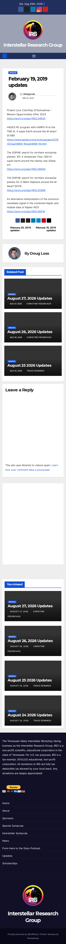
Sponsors (8, 818)
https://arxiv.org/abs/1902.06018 (26, 211)
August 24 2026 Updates (30, 715)
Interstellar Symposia (14, 833)
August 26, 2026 (19, 646)
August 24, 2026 (19, 720)
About (6, 810)
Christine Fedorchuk (39, 304)
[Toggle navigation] (34, 56)
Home (5, 803)
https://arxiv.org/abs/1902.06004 (26, 169)
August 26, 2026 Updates (29, 332)
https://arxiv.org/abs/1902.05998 (26, 190)
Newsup (52, 934)
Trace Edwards (36, 371)
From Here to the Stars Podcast (21, 848)
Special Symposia (12, 825)
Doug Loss (29, 94)
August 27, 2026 (19, 611)
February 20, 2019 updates (20, 229)
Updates (12, 73)
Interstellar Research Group (33, 45)
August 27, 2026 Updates (29, 298)
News (5, 840)
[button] (62, 55)
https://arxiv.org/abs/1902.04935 (26, 118)
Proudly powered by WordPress (23, 934)
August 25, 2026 (19, 686)
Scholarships (9, 863)
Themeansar (33, 938)
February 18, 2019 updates (46, 229)
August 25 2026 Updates (29, 365)
